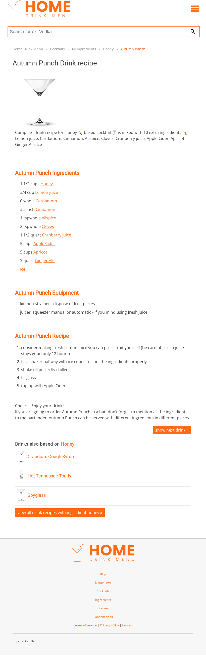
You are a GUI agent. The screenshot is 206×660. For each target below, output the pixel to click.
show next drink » (171, 430)
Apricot (40, 252)
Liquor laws (103, 583)
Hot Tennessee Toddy (49, 475)
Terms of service (85, 625)
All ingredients (84, 49)
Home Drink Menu (28, 49)
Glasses (103, 608)
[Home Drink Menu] (39, 17)
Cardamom (46, 201)
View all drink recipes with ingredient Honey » (60, 512)
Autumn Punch (132, 49)
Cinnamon (45, 209)
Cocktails (57, 49)
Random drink (103, 617)
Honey (108, 49)
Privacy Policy (109, 625)
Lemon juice (46, 192)
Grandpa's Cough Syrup (51, 456)
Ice (22, 269)
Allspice (49, 218)
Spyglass (37, 495)
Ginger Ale (45, 260)
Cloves (48, 226)
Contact (127, 625)
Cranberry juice (56, 235)
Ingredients (103, 600)
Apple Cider (44, 243)
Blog (103, 574)
